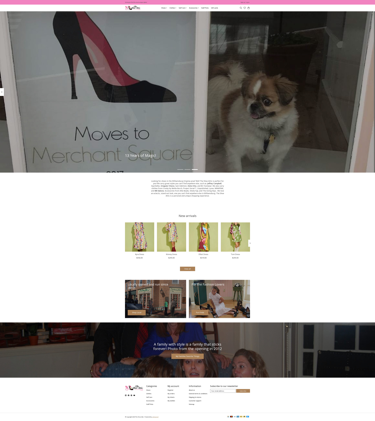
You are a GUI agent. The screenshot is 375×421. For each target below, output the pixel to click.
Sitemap (191, 404)
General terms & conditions (198, 394)
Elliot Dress (203, 254)
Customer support (195, 401)
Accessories (150, 401)
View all (187, 269)
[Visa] (234, 417)
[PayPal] (241, 417)
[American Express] (238, 417)
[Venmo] (247, 417)
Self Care (149, 397)
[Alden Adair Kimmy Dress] (171, 237)
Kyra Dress (139, 254)
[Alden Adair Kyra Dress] (139, 237)
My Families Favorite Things (187, 356)
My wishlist (171, 401)
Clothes (148, 394)
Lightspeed (155, 417)
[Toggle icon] (240, 8)
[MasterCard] (231, 417)
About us (192, 390)
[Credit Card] (228, 417)
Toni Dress (235, 254)
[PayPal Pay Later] (244, 417)
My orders (171, 394)
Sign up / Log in (245, 2)
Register (170, 390)
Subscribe (243, 391)
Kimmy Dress (171, 254)
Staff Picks (205, 8)
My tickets (171, 397)
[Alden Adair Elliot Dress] (203, 237)
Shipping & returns (195, 397)
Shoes (148, 390)
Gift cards (214, 8)
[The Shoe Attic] (133, 8)
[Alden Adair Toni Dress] (235, 237)
